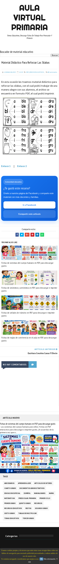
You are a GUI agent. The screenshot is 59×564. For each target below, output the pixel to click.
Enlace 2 (22, 166)
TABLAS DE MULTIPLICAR (27, 513)
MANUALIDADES (39, 493)
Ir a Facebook (29, 205)
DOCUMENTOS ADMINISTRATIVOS (32, 488)
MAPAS (51, 493)
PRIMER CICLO (45, 498)
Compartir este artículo (29, 214)
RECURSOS (38, 503)
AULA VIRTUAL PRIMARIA (29, 17)
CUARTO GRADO (10, 488)
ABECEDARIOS (9, 483)
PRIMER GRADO (9, 503)
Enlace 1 (6, 166)
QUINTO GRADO (25, 503)
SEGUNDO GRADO (41, 508)
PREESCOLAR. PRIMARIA (27, 498)
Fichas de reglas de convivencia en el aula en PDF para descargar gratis (29, 339)
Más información (49, 559)
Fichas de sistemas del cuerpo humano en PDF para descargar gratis (27, 264)
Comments (52, 72)
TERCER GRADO (28, 518)
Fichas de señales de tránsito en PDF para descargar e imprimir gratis (28, 314)
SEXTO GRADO (9, 513)
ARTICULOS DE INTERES (43, 483)
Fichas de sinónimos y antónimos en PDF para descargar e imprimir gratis (29, 289)
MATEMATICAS (9, 498)
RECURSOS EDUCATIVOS (35, 72)
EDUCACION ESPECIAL (12, 493)
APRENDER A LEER (24, 483)
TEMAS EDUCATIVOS (11, 518)
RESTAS (28, 508)
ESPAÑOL (27, 493)
